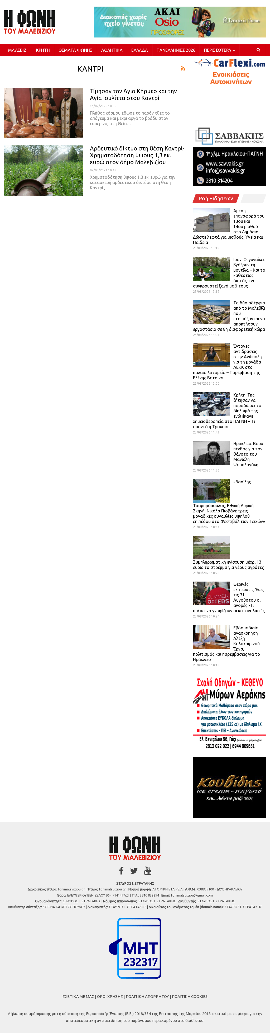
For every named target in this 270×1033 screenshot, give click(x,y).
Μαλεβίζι (17, 50)
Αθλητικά (112, 50)
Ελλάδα (139, 50)
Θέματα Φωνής (76, 50)
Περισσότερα (217, 50)
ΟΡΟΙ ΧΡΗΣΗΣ (110, 996)
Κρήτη (43, 50)
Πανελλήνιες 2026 (176, 50)
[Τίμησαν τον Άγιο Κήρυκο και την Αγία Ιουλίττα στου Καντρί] (43, 113)
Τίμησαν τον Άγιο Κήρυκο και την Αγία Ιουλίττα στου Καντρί (133, 94)
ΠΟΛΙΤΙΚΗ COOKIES (190, 996)
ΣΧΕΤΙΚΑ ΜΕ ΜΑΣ (78, 996)
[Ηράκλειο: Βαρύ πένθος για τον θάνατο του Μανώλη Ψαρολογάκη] (211, 453)
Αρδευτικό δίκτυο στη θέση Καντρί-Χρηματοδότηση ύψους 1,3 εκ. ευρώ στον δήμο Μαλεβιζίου (137, 155)
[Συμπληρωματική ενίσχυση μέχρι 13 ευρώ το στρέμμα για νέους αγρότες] (211, 547)
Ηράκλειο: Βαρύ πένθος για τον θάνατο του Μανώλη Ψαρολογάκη (248, 454)
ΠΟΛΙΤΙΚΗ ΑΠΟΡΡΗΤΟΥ (147, 996)
